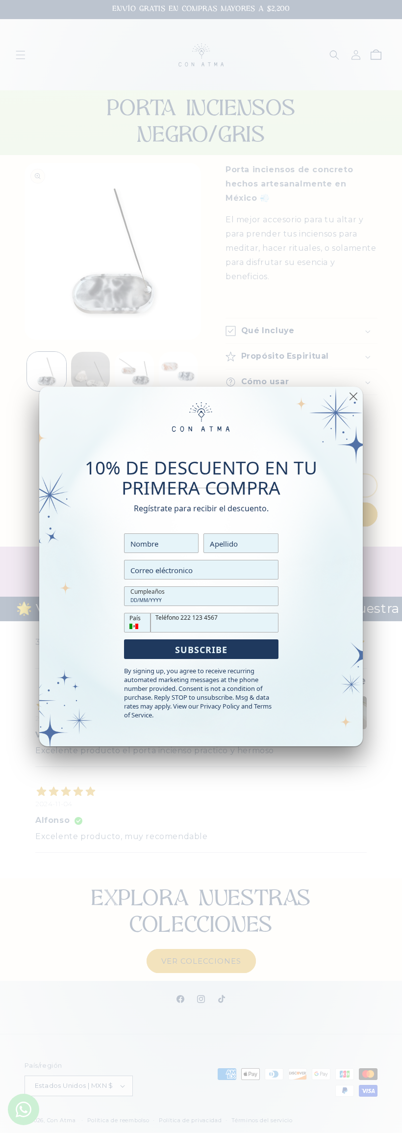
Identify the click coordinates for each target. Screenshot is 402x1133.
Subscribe (201, 650)
